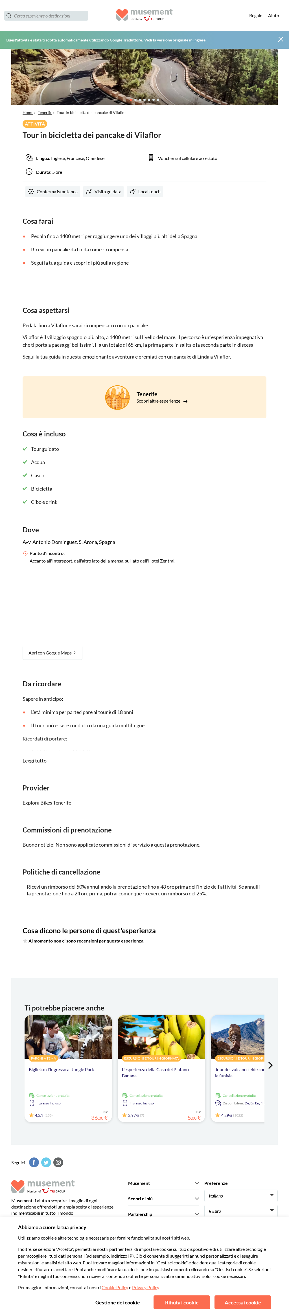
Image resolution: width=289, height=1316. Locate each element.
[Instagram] (57, 1162)
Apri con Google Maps (51, 652)
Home (28, 112)
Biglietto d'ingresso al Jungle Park (61, 1069)
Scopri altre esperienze (159, 400)
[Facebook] (33, 1162)
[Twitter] (45, 1162)
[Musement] (144, 15)
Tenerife (45, 112)
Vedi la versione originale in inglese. (175, 40)
